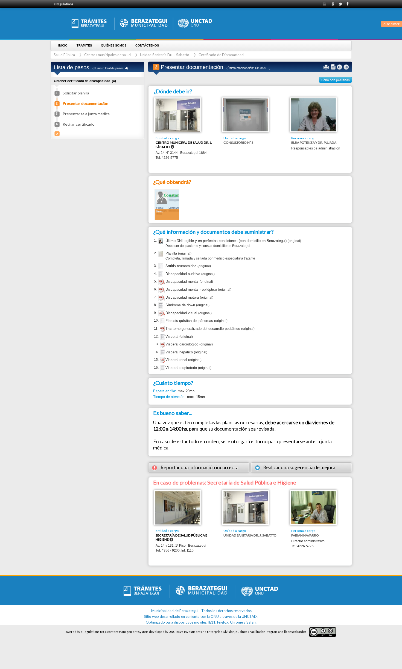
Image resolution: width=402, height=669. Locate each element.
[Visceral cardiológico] (163, 345)
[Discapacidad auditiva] (160, 274)
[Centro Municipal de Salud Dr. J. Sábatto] (177, 115)
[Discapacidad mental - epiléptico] (162, 290)
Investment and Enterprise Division (209, 631)
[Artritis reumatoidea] (160, 266)
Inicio (63, 45)
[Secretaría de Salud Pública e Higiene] (177, 507)
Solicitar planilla (76, 93)
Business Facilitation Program (256, 631)
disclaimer (391, 24)
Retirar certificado (79, 124)
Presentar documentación (85, 103)
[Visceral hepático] (162, 353)
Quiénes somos (113, 45)
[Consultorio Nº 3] (245, 115)
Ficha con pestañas (335, 79)
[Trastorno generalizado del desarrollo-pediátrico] (163, 329)
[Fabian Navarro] (313, 507)
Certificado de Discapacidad (221, 55)
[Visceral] (162, 337)
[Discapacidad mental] (162, 282)
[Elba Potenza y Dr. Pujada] (313, 115)
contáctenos (147, 45)
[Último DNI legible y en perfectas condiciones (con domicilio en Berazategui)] (160, 241)
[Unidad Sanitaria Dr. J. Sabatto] (245, 507)
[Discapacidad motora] (162, 298)
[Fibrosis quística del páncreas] (162, 321)
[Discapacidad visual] (162, 314)
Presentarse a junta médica (86, 113)
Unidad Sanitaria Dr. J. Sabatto (164, 55)
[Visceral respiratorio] (162, 368)
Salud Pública (64, 55)
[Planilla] (160, 254)
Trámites (84, 45)
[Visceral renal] (163, 361)
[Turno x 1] (167, 204)
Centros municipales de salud (107, 55)
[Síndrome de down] (160, 305)
